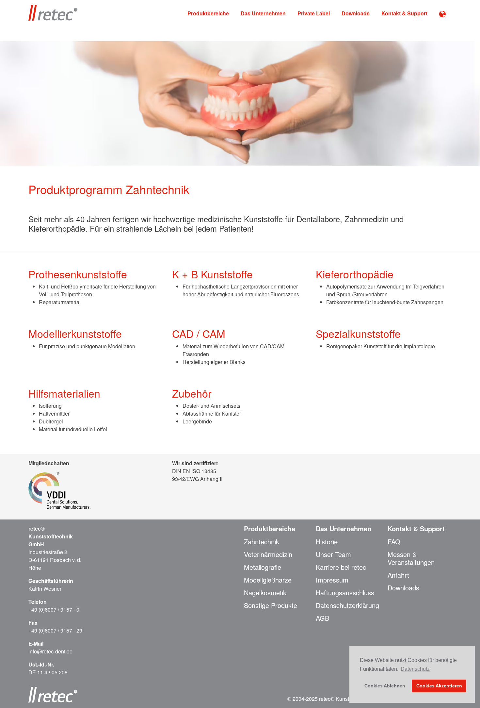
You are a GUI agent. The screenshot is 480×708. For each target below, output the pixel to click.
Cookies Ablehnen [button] (384, 685)
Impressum (332, 580)
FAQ (394, 542)
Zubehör (192, 393)
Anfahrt (398, 575)
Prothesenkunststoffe (77, 273)
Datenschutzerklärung (347, 605)
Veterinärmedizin (268, 554)
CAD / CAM (198, 333)
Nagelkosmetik (265, 593)
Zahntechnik (261, 542)
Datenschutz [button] (415, 669)
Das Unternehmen (263, 13)
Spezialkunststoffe (358, 333)
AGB (322, 618)
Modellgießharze (268, 580)
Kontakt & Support (404, 13)
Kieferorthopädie (354, 273)
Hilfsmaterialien (64, 393)
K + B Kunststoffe (212, 273)
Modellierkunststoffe (75, 333)
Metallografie (262, 567)
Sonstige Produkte (270, 605)
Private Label (313, 13)
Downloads (356, 13)
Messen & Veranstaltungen (411, 558)
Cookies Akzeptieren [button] (439, 685)
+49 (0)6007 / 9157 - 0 (53, 609)
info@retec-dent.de (50, 651)
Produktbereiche (208, 13)
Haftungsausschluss (345, 593)
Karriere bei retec (341, 567)
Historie (327, 542)
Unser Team (333, 554)
